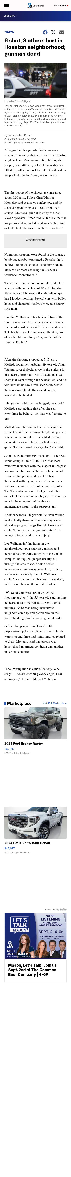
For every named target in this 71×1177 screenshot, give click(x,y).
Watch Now (60, 6)
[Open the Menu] (6, 5)
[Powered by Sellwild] (61, 909)
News (9, 32)
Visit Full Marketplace (55, 703)
